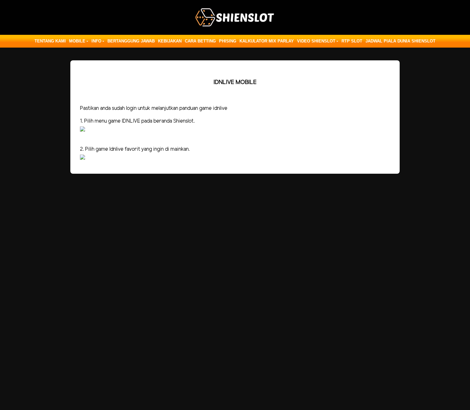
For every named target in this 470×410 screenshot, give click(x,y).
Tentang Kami (50, 41)
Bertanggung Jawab (131, 41)
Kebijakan (170, 41)
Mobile (77, 41)
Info (96, 41)
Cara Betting (200, 41)
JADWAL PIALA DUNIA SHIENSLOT (400, 41)
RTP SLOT (351, 41)
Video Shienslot (316, 41)
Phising (227, 41)
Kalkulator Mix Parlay (266, 41)
